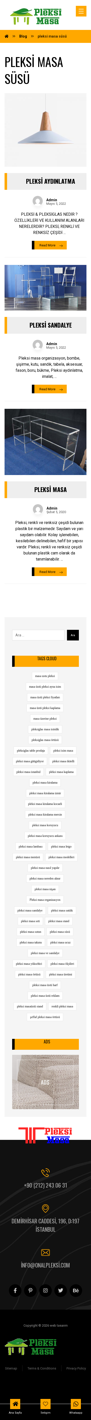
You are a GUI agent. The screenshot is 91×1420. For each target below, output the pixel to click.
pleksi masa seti (30, 921)
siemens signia (19, 1384)
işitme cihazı (45, 1384)
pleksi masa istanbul (28, 772)
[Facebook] (15, 1290)
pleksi (49, 1390)
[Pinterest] (30, 1290)
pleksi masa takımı (31, 942)
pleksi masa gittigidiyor (30, 761)
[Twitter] (60, 1290)
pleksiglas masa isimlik (45, 729)
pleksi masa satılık (62, 910)
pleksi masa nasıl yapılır (45, 868)
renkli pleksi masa (62, 1006)
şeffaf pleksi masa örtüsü (45, 1017)
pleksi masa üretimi (60, 974)
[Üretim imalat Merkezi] (37, 16)
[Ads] (45, 1082)
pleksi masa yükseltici (29, 964)
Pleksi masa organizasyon (45, 900)
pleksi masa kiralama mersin (45, 814)
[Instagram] (45, 1290)
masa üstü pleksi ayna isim (45, 686)
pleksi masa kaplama (61, 772)
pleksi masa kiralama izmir (45, 793)
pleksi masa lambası (30, 846)
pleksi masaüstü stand (30, 1006)
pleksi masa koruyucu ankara (45, 836)
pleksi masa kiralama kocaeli (45, 804)
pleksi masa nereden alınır (45, 878)
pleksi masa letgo (61, 846)
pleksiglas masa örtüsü (45, 740)
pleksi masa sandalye (29, 910)
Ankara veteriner (71, 1384)
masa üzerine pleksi (45, 718)
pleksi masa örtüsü (29, 974)
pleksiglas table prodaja (31, 750)
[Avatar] (38, 201)
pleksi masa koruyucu (45, 825)
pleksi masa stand (58, 921)
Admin (51, 199)
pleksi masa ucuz (60, 942)
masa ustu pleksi (45, 676)
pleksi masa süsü (60, 932)
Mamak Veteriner (28, 1390)
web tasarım (67, 1390)
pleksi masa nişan (45, 889)
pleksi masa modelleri (61, 857)
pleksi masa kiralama (45, 782)
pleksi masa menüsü (28, 857)
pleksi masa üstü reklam (45, 996)
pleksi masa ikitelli (63, 761)
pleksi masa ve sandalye (45, 953)
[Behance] (76, 1290)
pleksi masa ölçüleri (62, 964)
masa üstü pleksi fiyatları (45, 697)
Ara (73, 635)
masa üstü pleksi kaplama (45, 708)
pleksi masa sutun (30, 932)
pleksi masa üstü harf (45, 985)
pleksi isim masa (63, 750)
